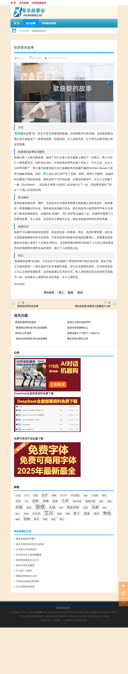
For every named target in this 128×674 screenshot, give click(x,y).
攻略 (46, 501)
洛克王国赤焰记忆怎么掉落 (30, 544)
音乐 (49, 133)
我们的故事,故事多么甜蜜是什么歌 (93, 306)
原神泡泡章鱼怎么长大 (27, 559)
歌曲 (18, 133)
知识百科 (19, 284)
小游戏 (95, 495)
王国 (85, 507)
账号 (36, 519)
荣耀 (68, 513)
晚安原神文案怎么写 (77, 338)
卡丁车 (63, 495)
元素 (35, 495)
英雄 (59, 513)
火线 (52, 507)
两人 (46, 173)
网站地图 (84, 612)
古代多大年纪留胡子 (26, 549)
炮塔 (61, 507)
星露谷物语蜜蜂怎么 (77, 327)
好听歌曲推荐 (39, 2)
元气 (26, 495)
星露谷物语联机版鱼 (25, 322)
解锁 (18, 519)
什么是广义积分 (24, 570)
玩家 (95, 506)
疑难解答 (94, 612)
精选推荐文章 (73, 612)
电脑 (104, 507)
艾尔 (48, 512)
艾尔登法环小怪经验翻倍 (29, 554)
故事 (55, 501)
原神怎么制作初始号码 (78, 322)
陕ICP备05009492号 (107, 612)
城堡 (86, 495)
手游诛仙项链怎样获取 (27, 581)
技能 (35, 500)
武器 (19, 506)
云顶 (18, 495)
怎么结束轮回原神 (25, 586)
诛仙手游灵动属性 (25, 565)
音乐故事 (24, 2)
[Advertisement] (64, 651)
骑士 (62, 519)
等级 (26, 513)
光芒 (45, 495)
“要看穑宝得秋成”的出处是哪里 (31, 327)
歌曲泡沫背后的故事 (27, 306)
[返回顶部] (122, 602)
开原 (18, 501)
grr (24, 58)
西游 (96, 513)
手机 (26, 501)
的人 (18, 513)
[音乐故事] (28, 6)
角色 (107, 513)
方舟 (65, 500)
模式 (101, 501)
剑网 (54, 495)
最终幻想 (90, 501)
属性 (104, 495)
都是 (53, 519)
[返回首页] (122, 585)
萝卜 (77, 513)
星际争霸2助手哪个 (26, 538)
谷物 (27, 518)
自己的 (36, 513)
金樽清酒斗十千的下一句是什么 (83, 333)
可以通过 (75, 495)
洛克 (29, 507)
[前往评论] (122, 593)
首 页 (13, 2)
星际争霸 (77, 501)
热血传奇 (73, 507)
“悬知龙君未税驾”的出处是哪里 (31, 338)
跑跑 (45, 519)
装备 (87, 513)
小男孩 (64, 623)
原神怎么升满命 (23, 333)
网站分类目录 (60, 612)
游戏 (40, 506)
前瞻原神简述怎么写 (26, 575)
